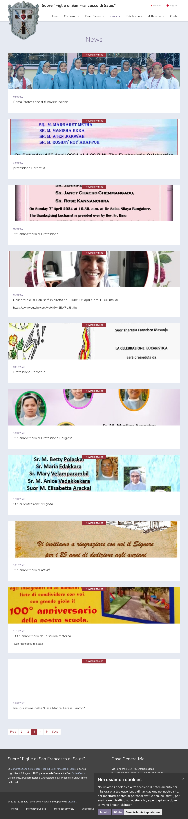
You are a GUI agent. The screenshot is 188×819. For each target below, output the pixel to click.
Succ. (55, 731)
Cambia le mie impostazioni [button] (143, 812)
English (174, 5)
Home (55, 16)
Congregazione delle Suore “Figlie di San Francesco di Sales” (44, 769)
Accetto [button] (104, 812)
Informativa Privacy (64, 809)
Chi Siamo (70, 16)
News (113, 16)
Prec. (13, 731)
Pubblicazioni (134, 16)
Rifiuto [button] (117, 812)
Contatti (175, 16)
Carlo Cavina (78, 773)
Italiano (157, 5)
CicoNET (72, 801)
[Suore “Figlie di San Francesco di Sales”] (25, 20)
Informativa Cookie (36, 809)
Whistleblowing (90, 809)
